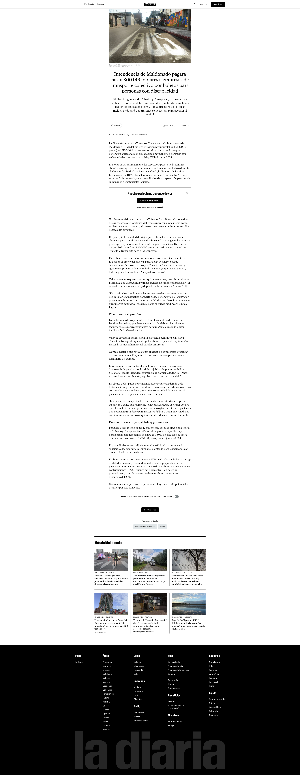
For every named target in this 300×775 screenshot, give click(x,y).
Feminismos (108, 694)
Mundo (106, 709)
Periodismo (139, 712)
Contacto (213, 715)
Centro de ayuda (217, 699)
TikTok (212, 686)
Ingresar (203, 4)
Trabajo (106, 725)
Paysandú (138, 670)
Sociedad (100, 4)
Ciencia (106, 670)
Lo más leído (174, 662)
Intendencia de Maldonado (145, 527)
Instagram (214, 678)
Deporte (106, 682)
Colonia (137, 662)
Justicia (106, 702)
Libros (106, 705)
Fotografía (173, 680)
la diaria (137, 687)
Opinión (106, 713)
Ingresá (160, 207)
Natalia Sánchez (100, 632)
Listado (171, 701)
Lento (136, 695)
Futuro (106, 698)
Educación (107, 690)
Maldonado (89, 4)
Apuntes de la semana (178, 670)
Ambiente (107, 662)
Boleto (162, 527)
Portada (79, 662)
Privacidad (214, 711)
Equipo (171, 725)
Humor (171, 684)
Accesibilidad (215, 707)
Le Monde (138, 691)
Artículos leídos (141, 720)
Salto (136, 674)
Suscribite (218, 4)
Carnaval (107, 666)
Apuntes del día (175, 666)
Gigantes (138, 699)
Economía (107, 686)
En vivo (171, 674)
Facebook (213, 682)
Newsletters (214, 662)
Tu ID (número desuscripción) (176, 706)
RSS (211, 666)
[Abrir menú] (77, 4)
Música (137, 716)
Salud (105, 721)
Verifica (106, 729)
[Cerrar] (187, 193)
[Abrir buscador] (194, 4)
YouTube (213, 670)
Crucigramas (174, 688)
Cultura (106, 678)
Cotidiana (107, 674)
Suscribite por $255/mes (150, 201)
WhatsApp (214, 674)
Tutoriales (213, 703)
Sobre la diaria (175, 721)
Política (106, 717)
